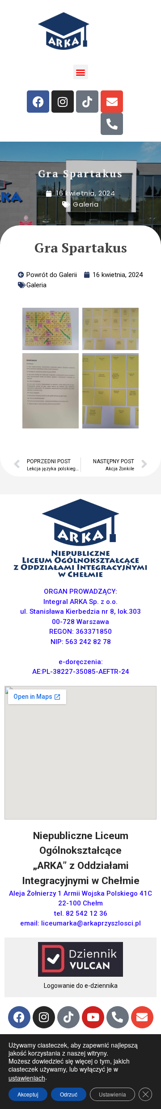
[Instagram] (62, 101)
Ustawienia (112, 1094)
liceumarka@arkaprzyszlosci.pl (91, 923)
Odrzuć (68, 1094)
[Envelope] (112, 101)
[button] (80, 72)
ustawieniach (26, 1078)
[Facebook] (38, 101)
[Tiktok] (87, 101)
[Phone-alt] (112, 124)
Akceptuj (27, 1094)
